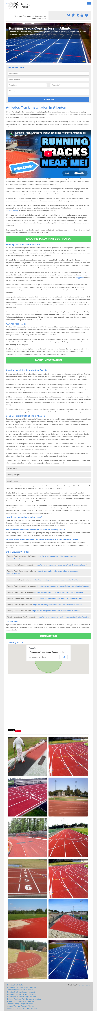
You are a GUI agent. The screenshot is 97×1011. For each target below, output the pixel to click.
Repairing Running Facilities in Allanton (21, 994)
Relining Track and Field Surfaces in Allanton (24, 999)
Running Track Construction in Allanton (21, 987)
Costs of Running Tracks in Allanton (20, 1006)
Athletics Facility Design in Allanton (20, 1004)
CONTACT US (48, 636)
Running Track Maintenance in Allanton (22, 992)
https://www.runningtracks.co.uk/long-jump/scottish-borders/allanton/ (63, 617)
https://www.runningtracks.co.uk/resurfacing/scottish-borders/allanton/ (63, 586)
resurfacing (13, 210)
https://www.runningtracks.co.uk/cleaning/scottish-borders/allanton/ (60, 598)
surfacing (13, 268)
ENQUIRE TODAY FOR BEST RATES (48, 238)
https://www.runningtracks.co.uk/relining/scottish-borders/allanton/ (58, 592)
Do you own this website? (38, 657)
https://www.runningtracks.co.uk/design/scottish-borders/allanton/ (57, 605)
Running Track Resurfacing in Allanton (21, 997)
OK (63, 657)
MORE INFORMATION (48, 360)
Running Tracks (84, 985)
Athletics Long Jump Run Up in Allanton (22, 1008)
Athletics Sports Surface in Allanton (20, 990)
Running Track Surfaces (16, 985)
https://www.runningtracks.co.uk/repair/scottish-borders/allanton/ (58, 580)
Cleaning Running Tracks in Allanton (20, 1001)
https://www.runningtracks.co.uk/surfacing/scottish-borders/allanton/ (61, 565)
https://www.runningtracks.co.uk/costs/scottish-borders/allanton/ (56, 611)
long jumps (80, 278)
